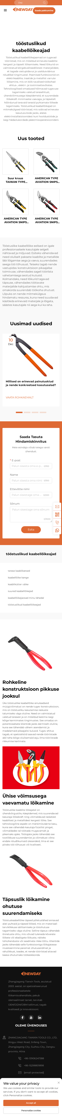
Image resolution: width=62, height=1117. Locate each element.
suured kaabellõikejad (20, 591)
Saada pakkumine (44, 10)
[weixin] (57, 514)
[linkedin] (39, 1017)
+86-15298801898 (34, 1065)
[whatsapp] (57, 530)
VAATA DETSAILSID (15, 161)
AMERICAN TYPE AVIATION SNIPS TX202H (46, 220)
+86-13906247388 (34, 1058)
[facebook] (22, 1017)
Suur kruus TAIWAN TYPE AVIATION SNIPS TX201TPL (15, 180)
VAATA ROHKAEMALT (20, 397)
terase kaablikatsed (19, 570)
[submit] (44, 2)
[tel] (57, 522)
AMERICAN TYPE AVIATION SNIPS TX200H (46, 180)
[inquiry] (57, 507)
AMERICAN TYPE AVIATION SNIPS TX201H (15, 220)
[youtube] (31, 1017)
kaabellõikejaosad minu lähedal (26, 597)
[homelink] (23, 9)
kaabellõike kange (18, 577)
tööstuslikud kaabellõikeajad (24, 604)
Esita (31, 529)
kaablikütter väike (18, 584)
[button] (19, 412)
